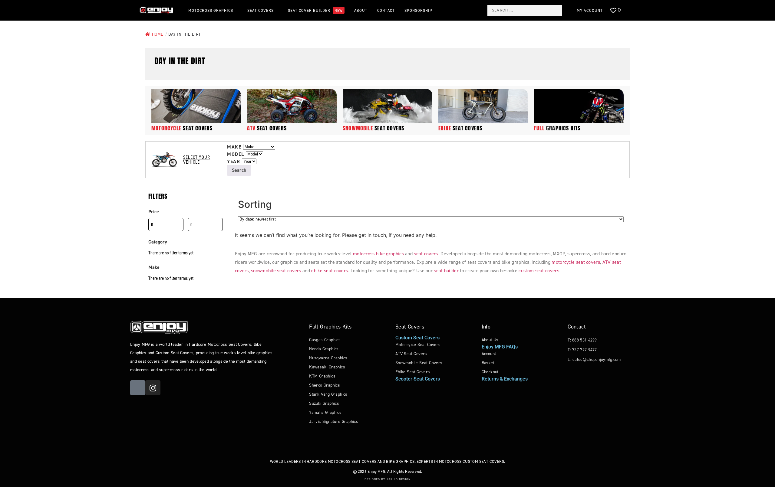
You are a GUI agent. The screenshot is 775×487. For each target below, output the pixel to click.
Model (235, 154)
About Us (490, 340)
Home (157, 34)
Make (234, 147)
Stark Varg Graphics (328, 394)
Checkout (490, 372)
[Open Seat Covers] (276, 10)
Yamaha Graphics (325, 412)
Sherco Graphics (324, 385)
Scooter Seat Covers (417, 379)
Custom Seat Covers (417, 338)
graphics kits (557, 128)
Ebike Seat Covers (412, 372)
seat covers (182, 128)
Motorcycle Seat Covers (418, 345)
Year (233, 161)
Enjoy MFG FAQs (500, 347)
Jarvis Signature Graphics (333, 421)
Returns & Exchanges (505, 379)
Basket (488, 363)
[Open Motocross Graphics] (236, 10)
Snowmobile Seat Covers (419, 363)
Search (239, 170)
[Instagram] (152, 387)
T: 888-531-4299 (582, 340)
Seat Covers (409, 326)
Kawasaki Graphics (327, 367)
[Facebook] (137, 387)
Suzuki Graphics (324, 403)
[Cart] (632, 10)
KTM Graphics (322, 376)
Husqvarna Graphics (328, 358)
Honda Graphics (324, 349)
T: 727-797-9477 (582, 350)
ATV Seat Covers (411, 354)
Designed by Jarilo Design (387, 479)
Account (489, 354)
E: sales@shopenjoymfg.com (594, 359)
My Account (590, 10)
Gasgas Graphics (325, 340)
